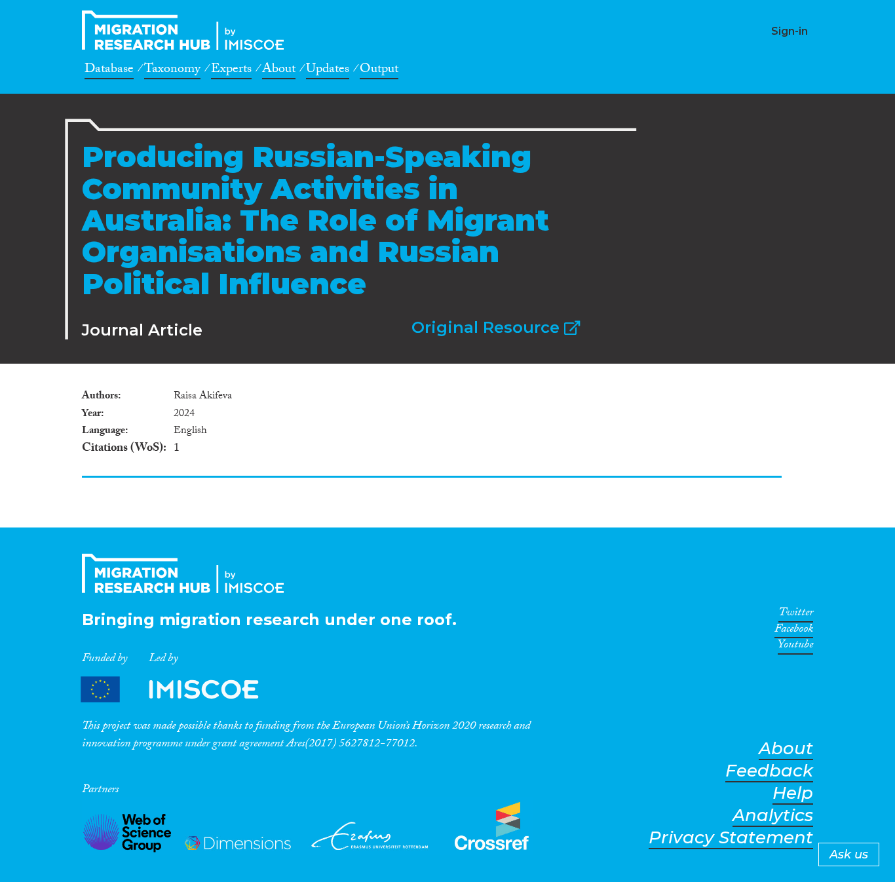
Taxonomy (172, 70)
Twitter (795, 615)
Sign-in (789, 31)
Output (379, 70)
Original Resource (487, 327)
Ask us (848, 854)
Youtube (795, 647)
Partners (181, 690)
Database (109, 70)
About (278, 70)
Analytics (773, 815)
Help (792, 793)
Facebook (793, 631)
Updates (327, 70)
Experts (231, 70)
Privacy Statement (731, 838)
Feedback (769, 771)
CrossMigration (187, 30)
